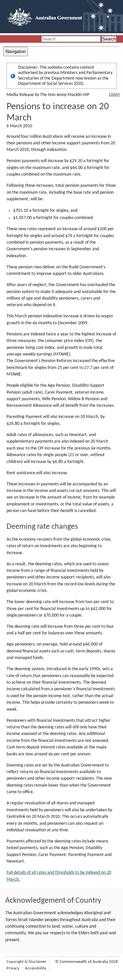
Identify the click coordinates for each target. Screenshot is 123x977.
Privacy (13, 968)
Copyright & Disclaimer (27, 962)
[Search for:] (71, 39)
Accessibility (35, 968)
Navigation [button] (16, 51)
